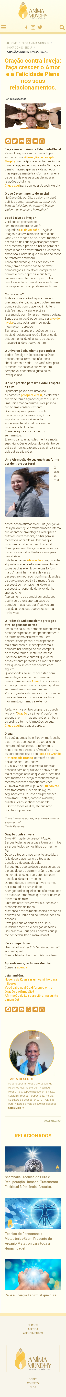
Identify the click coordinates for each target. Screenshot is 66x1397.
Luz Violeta (51, 786)
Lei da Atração (29, 230)
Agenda (33, 1329)
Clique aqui (12, 185)
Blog (33, 1387)
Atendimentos (33, 1333)
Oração (22, 713)
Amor (35, 681)
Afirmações (35, 560)
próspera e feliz (31, 395)
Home (13, 43)
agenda (22, 967)
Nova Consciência (19, 47)
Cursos (33, 1325)
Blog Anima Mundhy (35, 43)
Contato (33, 1383)
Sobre (33, 1379)
